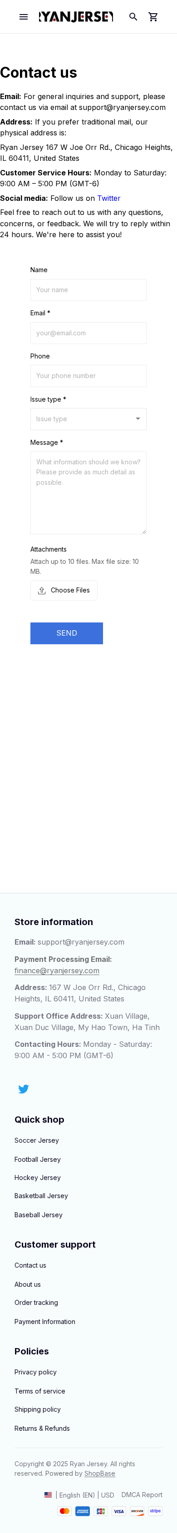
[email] (81, 942)
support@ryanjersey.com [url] (122, 107)
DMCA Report (142, 1494)
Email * (40, 313)
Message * (46, 442)
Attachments (48, 549)
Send (66, 632)
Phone (40, 356)
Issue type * (48, 399)
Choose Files (69, 590)
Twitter (109, 198)
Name (39, 270)
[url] (99, 1473)
